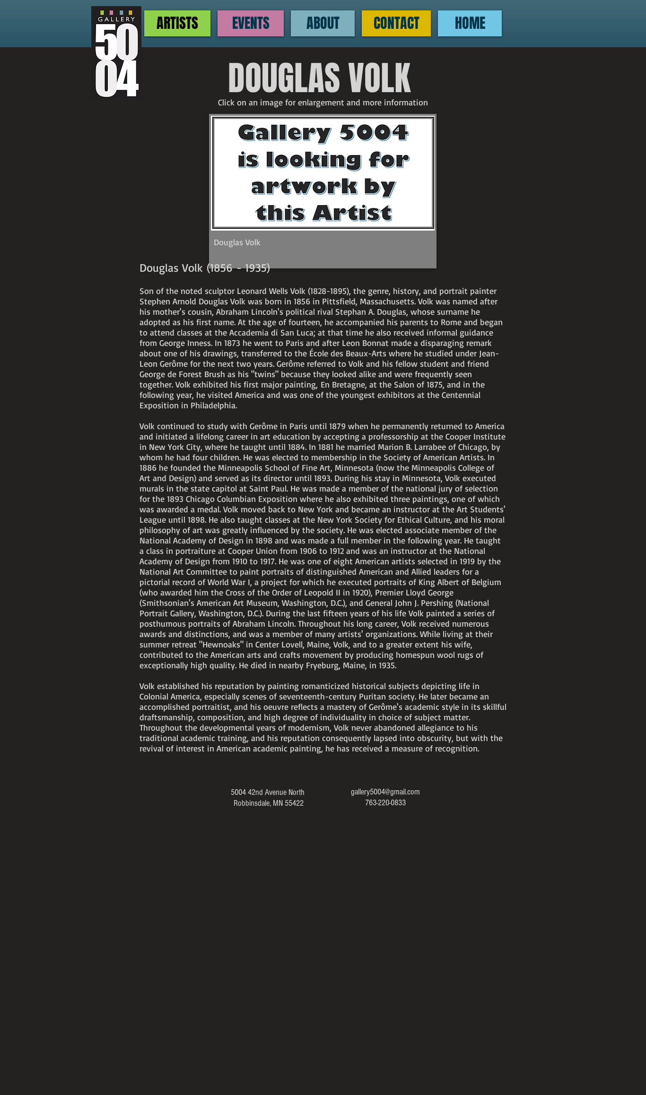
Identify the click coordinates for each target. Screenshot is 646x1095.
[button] (322, 191)
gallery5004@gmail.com (385, 792)
